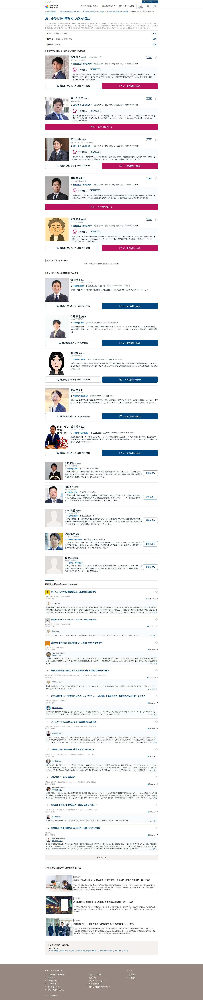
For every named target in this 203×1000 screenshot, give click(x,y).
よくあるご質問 (53, 987)
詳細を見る (150, 473)
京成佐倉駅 (86, 468)
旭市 (66, 951)
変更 (154, 33)
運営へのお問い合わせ (56, 990)
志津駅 (91, 322)
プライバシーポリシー (97, 981)
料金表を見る (95, 69)
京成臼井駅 (86, 516)
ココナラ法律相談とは (56, 975)
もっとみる (101, 858)
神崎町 (110, 951)
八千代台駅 (94, 359)
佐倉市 (81, 323)
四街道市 (71, 951)
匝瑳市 (88, 951)
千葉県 (75, 286)
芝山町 (126, 951)
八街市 (78, 951)
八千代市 (82, 359)
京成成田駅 (92, 286)
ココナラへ (50, 2)
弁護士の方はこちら (150, 2)
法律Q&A (51, 978)
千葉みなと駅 (91, 539)
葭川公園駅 (97, 433)
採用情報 (132, 978)
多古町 (115, 951)
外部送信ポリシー (95, 984)
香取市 (94, 951)
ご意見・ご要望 (95, 975)
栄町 (105, 951)
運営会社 (132, 975)
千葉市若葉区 (77, 539)
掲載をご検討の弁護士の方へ (100, 987)
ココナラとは (53, 984)
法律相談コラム (53, 981)
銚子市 (51, 951)
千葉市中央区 (83, 396)
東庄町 (121, 951)
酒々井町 (76, 64)
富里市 (83, 951)
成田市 (81, 286)
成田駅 (84, 492)
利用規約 (92, 978)
